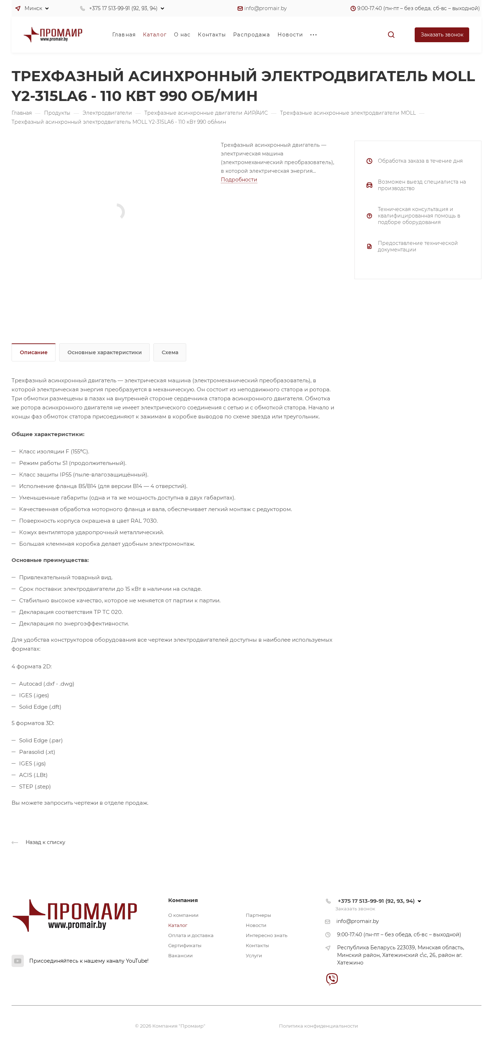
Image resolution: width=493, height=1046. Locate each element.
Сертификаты (184, 945)
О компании (183, 915)
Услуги (254, 955)
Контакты (257, 945)
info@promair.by (265, 8)
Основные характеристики (104, 352)
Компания (183, 900)
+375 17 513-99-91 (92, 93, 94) (123, 8)
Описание (34, 352)
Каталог (177, 925)
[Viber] (332, 979)
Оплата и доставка (191, 935)
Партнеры (258, 915)
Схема (170, 352)
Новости (256, 925)
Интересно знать (266, 935)
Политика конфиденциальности (318, 1026)
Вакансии (180, 955)
